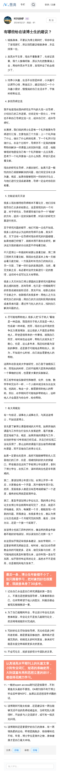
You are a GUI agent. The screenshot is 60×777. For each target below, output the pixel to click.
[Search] (33, 4)
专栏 (22, 4)
